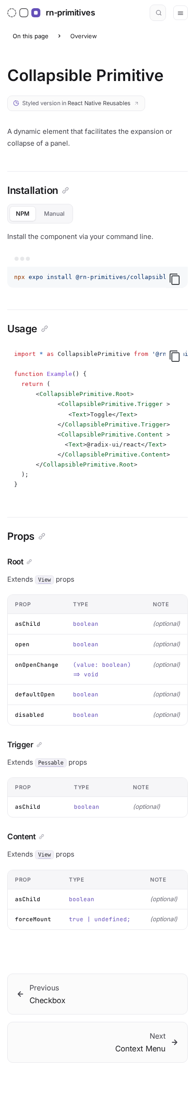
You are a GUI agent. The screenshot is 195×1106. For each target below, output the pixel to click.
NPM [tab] (22, 213)
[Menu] (180, 12)
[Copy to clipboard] (175, 279)
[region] (97, 277)
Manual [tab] (54, 213)
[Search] (158, 13)
